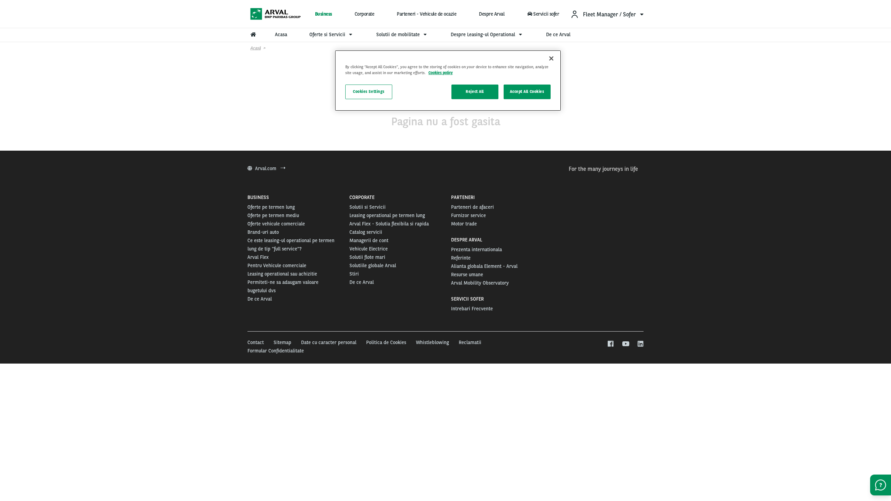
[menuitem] (607, 14)
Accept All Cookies (527, 91)
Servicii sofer (546, 14)
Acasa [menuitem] (281, 34)
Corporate (364, 14)
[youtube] (625, 344)
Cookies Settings (369, 91)
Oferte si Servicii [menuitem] (328, 34)
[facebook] (610, 344)
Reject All (475, 91)
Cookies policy (440, 72)
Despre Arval (491, 14)
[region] (448, 80)
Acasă (255, 48)
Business (323, 14)
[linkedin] (640, 344)
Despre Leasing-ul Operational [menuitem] (484, 34)
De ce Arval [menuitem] (558, 34)
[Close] (551, 58)
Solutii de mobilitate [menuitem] (398, 34)
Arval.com (266, 168)
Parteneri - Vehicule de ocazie (426, 14)
